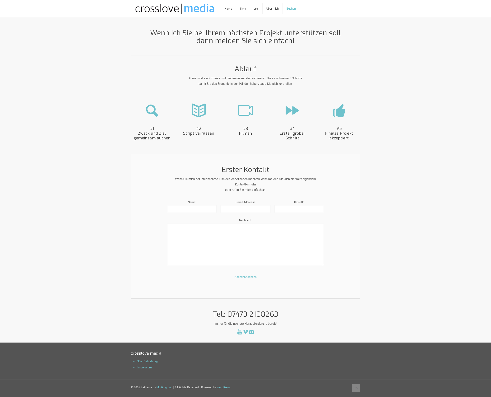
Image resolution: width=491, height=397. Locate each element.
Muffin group (164, 387)
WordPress (224, 387)
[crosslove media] (175, 8)
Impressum (144, 367)
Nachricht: (245, 220)
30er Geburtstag (147, 361)
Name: (192, 202)
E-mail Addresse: (245, 202)
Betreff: (299, 202)
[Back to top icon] (356, 388)
